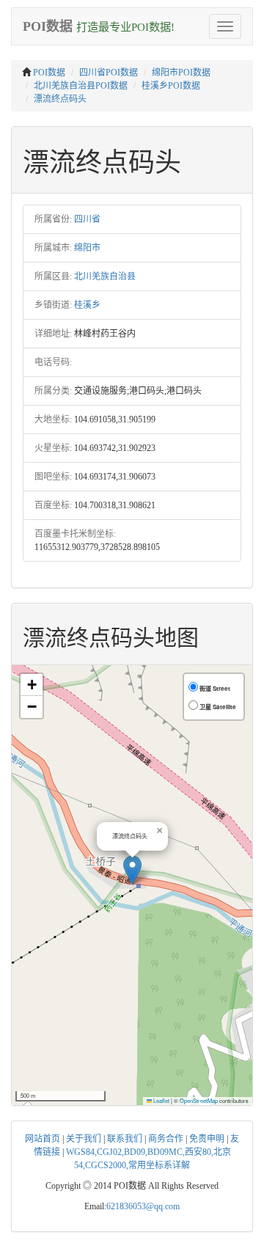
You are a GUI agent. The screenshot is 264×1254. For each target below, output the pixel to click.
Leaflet (160, 1100)
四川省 (87, 219)
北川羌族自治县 (105, 276)
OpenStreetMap (199, 1100)
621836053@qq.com (143, 1206)
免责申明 (206, 1139)
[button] (132, 870)
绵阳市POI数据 (181, 72)
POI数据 (49, 72)
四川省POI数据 (108, 72)
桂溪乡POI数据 (171, 86)
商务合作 (165, 1139)
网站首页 (42, 1139)
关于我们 (83, 1139)
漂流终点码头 (60, 99)
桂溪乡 (87, 305)
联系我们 (124, 1139)
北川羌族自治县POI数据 (81, 86)
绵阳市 (87, 248)
